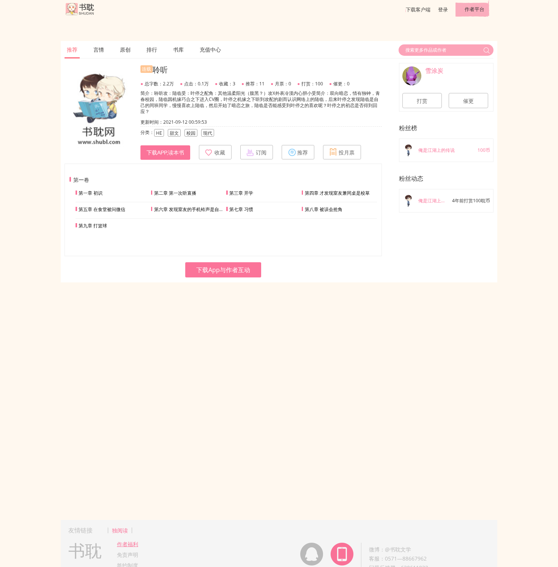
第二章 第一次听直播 (175, 193)
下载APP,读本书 (165, 153)
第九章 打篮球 (93, 225)
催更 (468, 101)
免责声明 (127, 554)
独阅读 (120, 530)
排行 (152, 49)
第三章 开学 (241, 193)
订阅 (261, 153)
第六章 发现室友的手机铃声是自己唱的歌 (195, 209)
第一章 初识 (90, 193)
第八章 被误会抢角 (323, 209)
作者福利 (127, 544)
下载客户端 (418, 9)
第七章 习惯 (241, 209)
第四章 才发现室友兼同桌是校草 (337, 193)
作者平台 (474, 9)
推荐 (72, 49)
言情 (98, 49)
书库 (178, 49)
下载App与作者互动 (223, 270)
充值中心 (210, 49)
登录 (443, 9)
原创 (125, 49)
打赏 (422, 101)
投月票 (347, 153)
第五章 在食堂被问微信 (102, 209)
